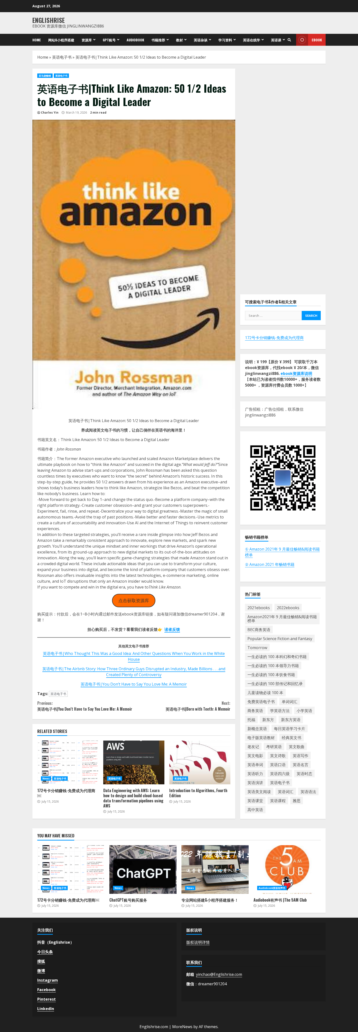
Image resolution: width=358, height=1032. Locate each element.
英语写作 (300, 755)
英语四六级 (280, 773)
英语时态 (304, 773)
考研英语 (274, 746)
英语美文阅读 (259, 791)
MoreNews (182, 1026)
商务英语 (255, 710)
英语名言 (300, 764)
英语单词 (255, 764)
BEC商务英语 (258, 629)
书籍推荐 (158, 39)
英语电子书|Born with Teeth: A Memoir (198, 706)
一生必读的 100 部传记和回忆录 (275, 683)
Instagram (47, 980)
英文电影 (255, 755)
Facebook (46, 989)
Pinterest (46, 999)
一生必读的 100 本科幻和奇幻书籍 (277, 656)
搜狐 (41, 961)
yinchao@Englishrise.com (219, 974)
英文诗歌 (278, 755)
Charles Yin (49, 112)
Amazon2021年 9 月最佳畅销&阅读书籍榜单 (282, 618)
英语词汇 (285, 791)
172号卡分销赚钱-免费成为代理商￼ (67, 762)
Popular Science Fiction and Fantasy (279, 638)
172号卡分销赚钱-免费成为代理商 (274, 337)
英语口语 (278, 764)
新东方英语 (291, 719)
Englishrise (48, 20)
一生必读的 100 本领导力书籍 (273, 665)
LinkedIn (45, 1008)
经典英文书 (291, 737)
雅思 (297, 800)
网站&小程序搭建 (61, 39)
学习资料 (225, 39)
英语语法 (308, 791)
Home (36, 39)
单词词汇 (289, 701)
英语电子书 (62, 57)
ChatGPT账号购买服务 (143, 869)
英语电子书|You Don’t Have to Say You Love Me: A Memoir (134, 684)
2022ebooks (288, 607)
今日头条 (45, 951)
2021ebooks (258, 607)
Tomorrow (257, 647)
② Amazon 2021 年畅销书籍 (269, 564)
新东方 (268, 719)
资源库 (87, 39)
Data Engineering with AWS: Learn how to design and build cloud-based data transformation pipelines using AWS (133, 762)
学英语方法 (280, 710)
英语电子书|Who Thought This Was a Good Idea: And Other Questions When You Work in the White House (134, 656)
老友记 (253, 746)
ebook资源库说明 (296, 373)
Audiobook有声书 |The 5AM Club (287, 869)
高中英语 (255, 809)
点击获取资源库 (133, 600)
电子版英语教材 (261, 737)
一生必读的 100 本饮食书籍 (271, 674)
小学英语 (304, 710)
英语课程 (278, 800)
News (46, 778)
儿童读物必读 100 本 (265, 692)
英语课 (276, 39)
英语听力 (255, 773)
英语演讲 (255, 782)
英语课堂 (255, 800)
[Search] (289, 40)
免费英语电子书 (261, 701)
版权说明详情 (198, 942)
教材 (179, 39)
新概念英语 (257, 728)
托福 (251, 719)
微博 (41, 970)
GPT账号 (109, 39)
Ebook (317, 39)
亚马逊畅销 (45, 75)
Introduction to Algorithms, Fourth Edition (199, 762)
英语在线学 (251, 39)
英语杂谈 (200, 39)
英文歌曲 (296, 746)
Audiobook (135, 39)
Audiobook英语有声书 (272, 888)
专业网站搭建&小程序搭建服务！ (215, 869)
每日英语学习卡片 (289, 728)
